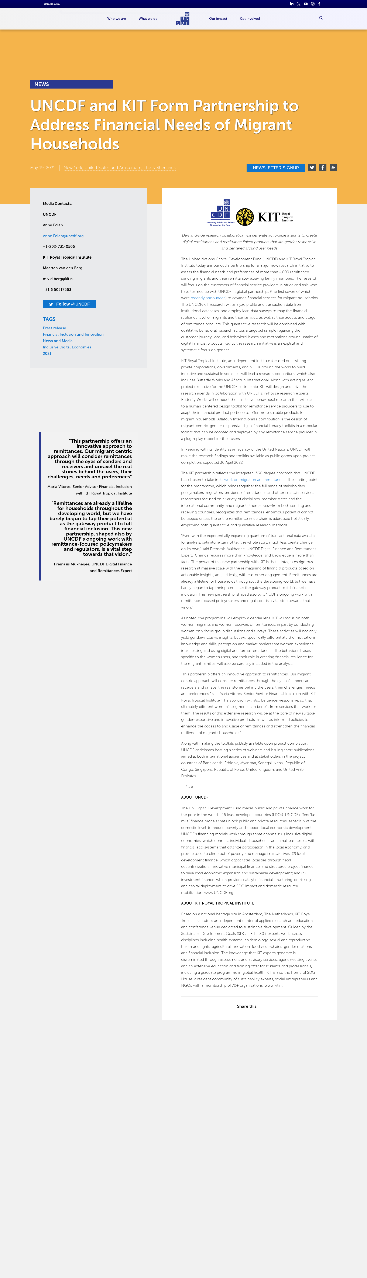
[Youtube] (305, 4)
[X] (298, 4)
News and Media (58, 341)
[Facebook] (319, 4)
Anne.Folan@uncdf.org (63, 236)
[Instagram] (312, 4)
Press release (54, 328)
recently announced (208, 298)
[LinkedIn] (291, 4)
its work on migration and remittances (252, 480)
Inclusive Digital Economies (67, 347)
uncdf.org (52, 4)
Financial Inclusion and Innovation (73, 334)
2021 (47, 353)
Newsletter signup (276, 167)
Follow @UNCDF (72, 304)
